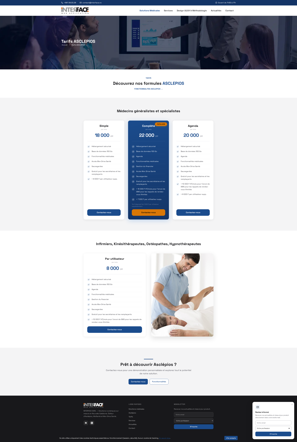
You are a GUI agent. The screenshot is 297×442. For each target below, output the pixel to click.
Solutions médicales (150, 10)
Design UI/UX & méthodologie (192, 10)
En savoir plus (164, 438)
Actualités (216, 10)
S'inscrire (193, 427)
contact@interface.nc (92, 3)
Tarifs (131, 417)
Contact (229, 10)
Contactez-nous (104, 212)
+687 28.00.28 (70, 3)
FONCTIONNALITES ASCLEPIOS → (148, 89)
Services (168, 10)
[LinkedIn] (92, 423)
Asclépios (132, 413)
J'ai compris (231, 438)
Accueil (64, 45)
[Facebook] (86, 423)
